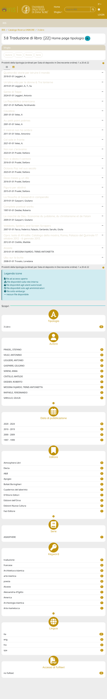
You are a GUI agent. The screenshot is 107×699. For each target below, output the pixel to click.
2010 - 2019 (53, 429)
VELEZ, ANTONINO (53, 354)
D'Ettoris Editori (53, 495)
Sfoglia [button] (57, 12)
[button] (53, 403)
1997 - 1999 (53, 440)
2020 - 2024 (53, 423)
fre (53, 644)
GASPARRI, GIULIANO (53, 365)
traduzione (53, 559)
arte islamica (53, 576)
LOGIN (101, 14)
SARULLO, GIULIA (53, 397)
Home (57, 6)
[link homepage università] (35, 9)
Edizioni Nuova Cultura (53, 505)
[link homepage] (9, 9)
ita (53, 634)
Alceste (53, 586)
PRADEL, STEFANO (53, 349)
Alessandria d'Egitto (53, 592)
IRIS (3, 29)
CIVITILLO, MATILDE (53, 376)
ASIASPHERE (53, 537)
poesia (53, 581)
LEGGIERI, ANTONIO (53, 360)
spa (53, 650)
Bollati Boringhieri (53, 484)
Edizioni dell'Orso (53, 500)
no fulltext (53, 673)
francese (53, 565)
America (53, 597)
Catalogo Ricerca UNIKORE (21, 29)
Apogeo (53, 478)
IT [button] (99, 4)
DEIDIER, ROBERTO (53, 381)
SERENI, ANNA (53, 371)
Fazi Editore (53, 511)
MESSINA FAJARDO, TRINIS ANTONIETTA (53, 387)
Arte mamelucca (53, 608)
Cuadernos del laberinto (53, 489)
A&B (53, 473)
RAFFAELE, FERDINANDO (53, 392)
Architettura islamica (53, 570)
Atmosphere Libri (53, 462)
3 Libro (40, 29)
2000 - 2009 (53, 434)
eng (53, 639)
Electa (53, 468)
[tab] (7, 67)
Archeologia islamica (53, 602)
